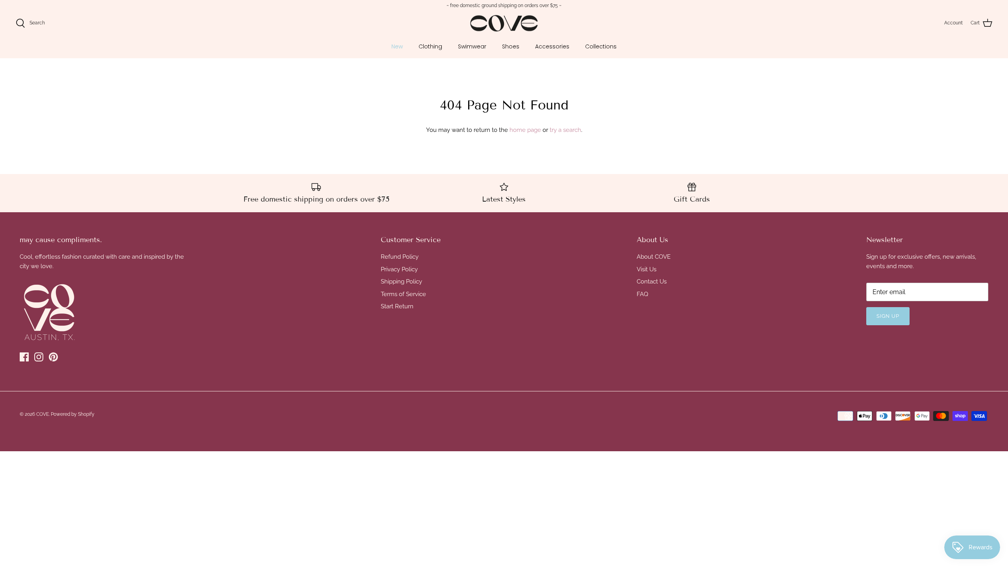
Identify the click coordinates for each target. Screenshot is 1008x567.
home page (525, 129)
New (397, 46)
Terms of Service (403, 294)
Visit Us (646, 269)
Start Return (397, 306)
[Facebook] (24, 356)
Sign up (887, 316)
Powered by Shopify (72, 414)
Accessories (552, 46)
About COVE (654, 256)
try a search (565, 129)
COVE (42, 414)
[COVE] (504, 23)
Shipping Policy (401, 281)
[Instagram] (38, 356)
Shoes (510, 46)
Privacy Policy (399, 269)
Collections (601, 46)
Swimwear (472, 46)
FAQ (642, 294)
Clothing (430, 46)
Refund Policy (400, 256)
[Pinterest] (53, 356)
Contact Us (652, 281)
